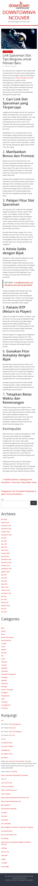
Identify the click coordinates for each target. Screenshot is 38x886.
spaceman (4, 757)
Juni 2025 (4, 541)
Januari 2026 (5, 522)
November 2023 (6, 593)
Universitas (4, 708)
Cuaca (3, 646)
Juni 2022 (4, 612)
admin (14, 66)
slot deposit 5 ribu (6, 754)
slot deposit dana (6, 743)
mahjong (4, 848)
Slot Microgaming (14, 724)
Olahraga (4, 686)
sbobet (3, 859)
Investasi (4, 665)
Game (3, 659)
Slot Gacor (12, 728)
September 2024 (6, 569)
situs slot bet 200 (6, 783)
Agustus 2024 (5, 572)
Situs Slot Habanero (15, 731)
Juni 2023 (4, 599)
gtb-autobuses (5, 805)
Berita (3, 634)
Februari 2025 (5, 553)
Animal (3, 631)
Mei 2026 (4, 519)
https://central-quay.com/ (9, 790)
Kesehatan (4, 671)
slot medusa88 (6, 823)
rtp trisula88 (5, 867)
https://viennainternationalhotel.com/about (14, 775)
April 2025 (4, 547)
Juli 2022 (3, 609)
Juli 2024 (3, 575)
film (2, 656)
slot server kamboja (7, 786)
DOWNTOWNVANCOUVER (19, 15)
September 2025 (6, 535)
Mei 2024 (4, 581)
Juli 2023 (3, 596)
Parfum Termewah (7, 690)
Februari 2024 (5, 590)
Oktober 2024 (5, 565)
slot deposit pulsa (6, 831)
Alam (2, 628)
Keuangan (4, 677)
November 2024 (6, 562)
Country (3, 643)
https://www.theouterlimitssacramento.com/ (15, 797)
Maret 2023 (4, 602)
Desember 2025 (6, 525)
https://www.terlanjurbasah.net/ (11, 801)
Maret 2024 (4, 587)
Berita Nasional (6, 640)
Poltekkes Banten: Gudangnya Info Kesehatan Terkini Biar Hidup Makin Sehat (19, 481)
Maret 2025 (4, 550)
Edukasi (3, 650)
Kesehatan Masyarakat (8, 674)
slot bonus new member (16, 761)
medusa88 (4, 820)
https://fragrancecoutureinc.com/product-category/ (17, 827)
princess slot (5, 852)
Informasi (4, 662)
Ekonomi (4, 653)
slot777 (3, 739)
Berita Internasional (7, 637)
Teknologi (4, 702)
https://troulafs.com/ (23, 78)
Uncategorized (8, 52)
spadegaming (5, 750)
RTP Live (12, 735)
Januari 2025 (5, 556)
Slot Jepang (4, 838)
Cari (2, 499)
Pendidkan (4, 693)
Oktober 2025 (5, 532)
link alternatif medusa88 (8, 809)
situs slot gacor (6, 794)
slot (2, 720)
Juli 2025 (3, 538)
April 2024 (4, 584)
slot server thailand (7, 746)
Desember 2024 (6, 559)
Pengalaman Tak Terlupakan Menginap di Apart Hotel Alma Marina (18, 492)
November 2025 (6, 529)
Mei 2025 (4, 544)
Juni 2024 (4, 578)
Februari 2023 (5, 605)
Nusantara (4, 683)
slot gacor (4, 812)
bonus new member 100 (9, 835)
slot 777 (3, 779)
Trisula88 (4, 863)
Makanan (4, 680)
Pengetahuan (5, 696)
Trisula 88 (14, 771)
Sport (3, 699)
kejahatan (4, 668)
